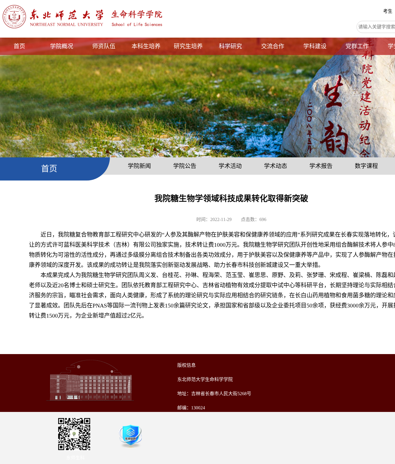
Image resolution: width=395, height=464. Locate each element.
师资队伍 (103, 46)
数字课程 (366, 166)
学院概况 (61, 46)
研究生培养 (188, 46)
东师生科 (75, 457)
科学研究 (230, 46)
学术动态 (275, 166)
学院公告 (184, 166)
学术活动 (230, 166)
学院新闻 (139, 166)
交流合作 (272, 46)
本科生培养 (146, 46)
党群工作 (357, 46)
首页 (19, 46)
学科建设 (314, 46)
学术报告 (321, 166)
